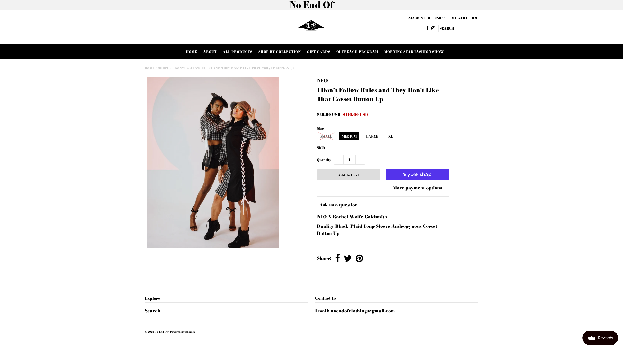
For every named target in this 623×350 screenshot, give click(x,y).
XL (390, 136)
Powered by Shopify (182, 331)
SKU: (321, 147)
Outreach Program (357, 51)
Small (326, 136)
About (210, 51)
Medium (349, 136)
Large (372, 136)
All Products (237, 51)
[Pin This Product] (359, 258)
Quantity (324, 159)
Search (152, 310)
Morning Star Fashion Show (414, 51)
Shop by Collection (279, 51)
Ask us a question (338, 204)
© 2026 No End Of (156, 331)
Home (191, 51)
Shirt (163, 68)
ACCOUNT (417, 17)
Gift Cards (318, 51)
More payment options (417, 187)
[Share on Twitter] (348, 258)
